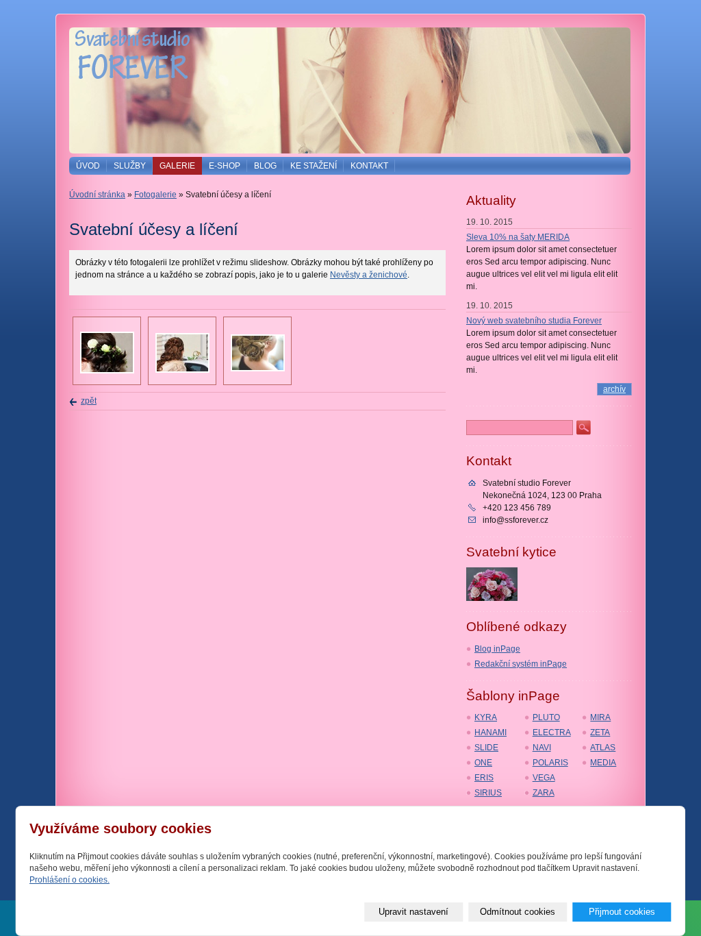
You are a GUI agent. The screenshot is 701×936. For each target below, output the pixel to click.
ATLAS (602, 747)
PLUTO (546, 717)
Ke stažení (313, 166)
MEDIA (603, 762)
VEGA (544, 778)
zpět (89, 401)
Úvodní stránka (97, 194)
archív (614, 389)
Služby (130, 166)
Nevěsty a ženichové (368, 275)
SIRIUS (488, 793)
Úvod (88, 166)
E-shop (224, 166)
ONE (483, 762)
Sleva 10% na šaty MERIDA (518, 237)
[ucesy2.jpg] (258, 368)
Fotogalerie (155, 194)
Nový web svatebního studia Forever (534, 320)
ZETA (600, 732)
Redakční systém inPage (520, 664)
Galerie (177, 166)
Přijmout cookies (622, 912)
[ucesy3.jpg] (107, 370)
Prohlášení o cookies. (69, 880)
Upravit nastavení (413, 912)
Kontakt (369, 166)
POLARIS (550, 762)
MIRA (600, 717)
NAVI (542, 747)
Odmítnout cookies (517, 912)
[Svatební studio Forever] (132, 90)
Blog (265, 166)
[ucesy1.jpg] (182, 370)
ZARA (544, 793)
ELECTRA (552, 732)
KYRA (485, 717)
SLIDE (486, 747)
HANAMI (490, 732)
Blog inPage (497, 649)
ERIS (484, 778)
